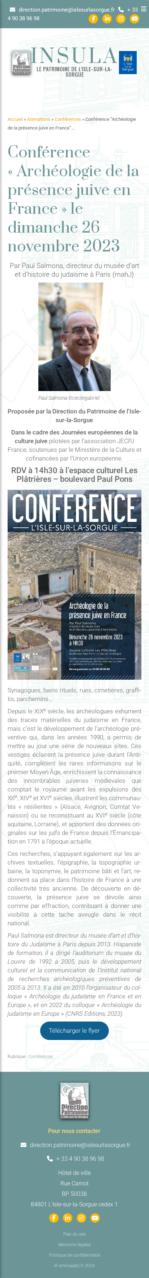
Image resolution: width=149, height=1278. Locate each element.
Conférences (68, 119)
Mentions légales (74, 1244)
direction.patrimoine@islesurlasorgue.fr (66, 10)
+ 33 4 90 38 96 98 (79, 1158)
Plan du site (74, 1234)
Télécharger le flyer (74, 1030)
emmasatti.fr (71, 1265)
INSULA (74, 57)
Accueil (15, 119)
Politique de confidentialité (74, 1255)
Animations (38, 119)
